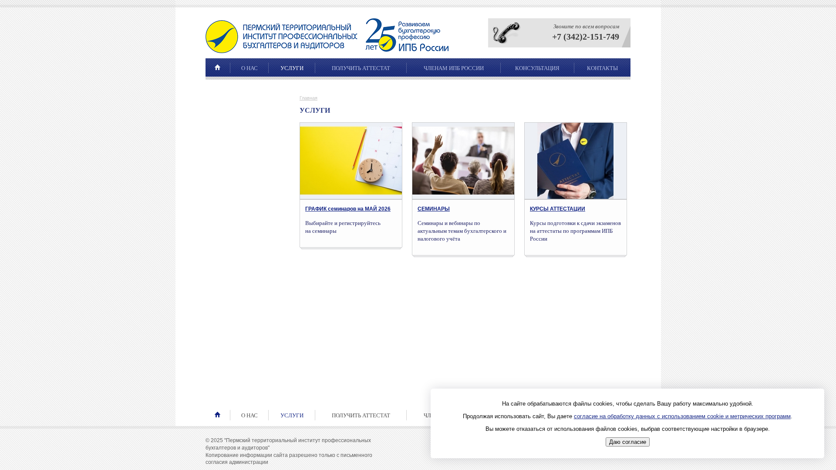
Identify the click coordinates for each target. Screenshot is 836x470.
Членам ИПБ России (454, 68)
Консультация (537, 68)
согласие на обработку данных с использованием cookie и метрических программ (682, 416)
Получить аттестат (361, 68)
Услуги (291, 68)
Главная (308, 98)
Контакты (602, 68)
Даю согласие (627, 442)
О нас (249, 68)
